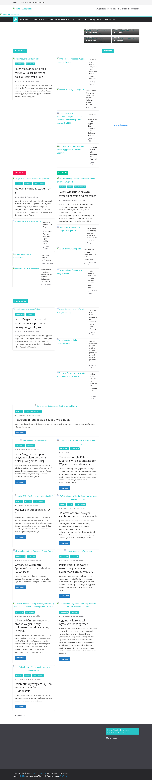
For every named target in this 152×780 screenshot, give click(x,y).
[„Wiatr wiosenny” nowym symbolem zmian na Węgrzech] (78, 180)
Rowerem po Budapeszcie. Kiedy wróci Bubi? (42, 419)
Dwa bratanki (110, 19)
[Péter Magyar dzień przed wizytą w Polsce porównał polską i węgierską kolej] (34, 58)
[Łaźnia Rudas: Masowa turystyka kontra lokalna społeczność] (69, 257)
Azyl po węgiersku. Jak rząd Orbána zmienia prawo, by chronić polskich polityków (93, 350)
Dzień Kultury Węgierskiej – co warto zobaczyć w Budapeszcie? (92, 233)
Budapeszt (18, 183)
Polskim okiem (20, 556)
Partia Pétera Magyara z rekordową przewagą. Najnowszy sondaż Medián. (91, 98)
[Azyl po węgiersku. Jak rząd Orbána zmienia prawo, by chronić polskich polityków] (72, 354)
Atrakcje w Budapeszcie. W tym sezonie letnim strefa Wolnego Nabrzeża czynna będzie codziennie (48, 232)
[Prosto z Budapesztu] (9, 14)
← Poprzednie (18, 715)
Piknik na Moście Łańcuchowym (47, 257)
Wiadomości (25, 19)
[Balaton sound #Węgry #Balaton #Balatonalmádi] (109, 61)
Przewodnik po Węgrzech (58, 19)
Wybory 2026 (38, 19)
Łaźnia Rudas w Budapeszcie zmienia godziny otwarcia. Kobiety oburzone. (92, 279)
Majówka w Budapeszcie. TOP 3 (33, 190)
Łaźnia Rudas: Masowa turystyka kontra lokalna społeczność (90, 254)
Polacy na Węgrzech (92, 19)
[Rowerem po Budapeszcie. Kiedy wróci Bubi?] (56, 406)
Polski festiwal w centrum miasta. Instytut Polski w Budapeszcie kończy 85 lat (46, 275)
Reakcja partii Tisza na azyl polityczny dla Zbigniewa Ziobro (93, 382)
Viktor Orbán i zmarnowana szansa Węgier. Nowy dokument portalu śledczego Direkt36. (92, 124)
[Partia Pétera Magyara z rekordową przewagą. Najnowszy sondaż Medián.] (70, 99)
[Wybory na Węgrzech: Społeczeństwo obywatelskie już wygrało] (34, 551)
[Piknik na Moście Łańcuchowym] (27, 259)
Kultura (76, 19)
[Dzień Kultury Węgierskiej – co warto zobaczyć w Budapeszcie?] (71, 236)
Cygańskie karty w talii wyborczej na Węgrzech (93, 153)
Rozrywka (28, 183)
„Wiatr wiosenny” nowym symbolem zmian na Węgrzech (77, 194)
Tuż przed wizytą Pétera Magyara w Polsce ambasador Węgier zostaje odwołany (93, 69)
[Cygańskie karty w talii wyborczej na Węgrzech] (72, 156)
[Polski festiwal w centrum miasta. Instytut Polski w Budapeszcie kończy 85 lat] (26, 277)
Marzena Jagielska (33, 81)
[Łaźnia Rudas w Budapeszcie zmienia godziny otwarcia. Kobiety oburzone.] (71, 282)
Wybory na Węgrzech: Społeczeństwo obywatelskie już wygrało (32, 568)
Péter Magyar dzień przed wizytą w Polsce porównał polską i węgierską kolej (30, 73)
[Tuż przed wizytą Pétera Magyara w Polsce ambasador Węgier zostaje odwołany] (72, 72)
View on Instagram (121, 125)
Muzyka (70, 187)
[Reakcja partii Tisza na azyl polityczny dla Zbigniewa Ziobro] (72, 386)
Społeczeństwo (39, 183)
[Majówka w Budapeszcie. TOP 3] (34, 178)
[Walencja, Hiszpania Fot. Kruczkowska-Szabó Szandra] (109, 101)
